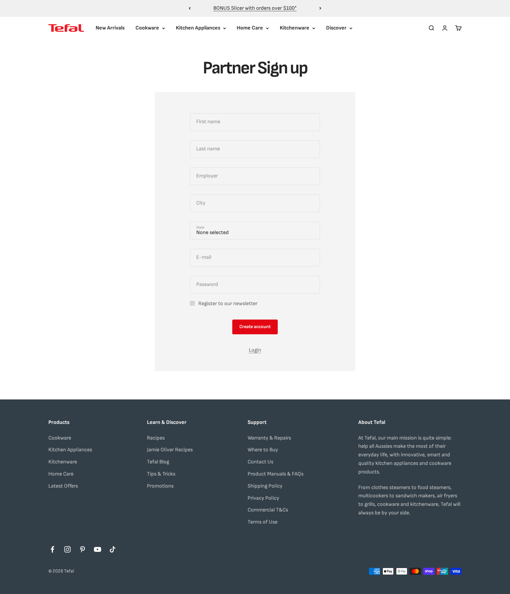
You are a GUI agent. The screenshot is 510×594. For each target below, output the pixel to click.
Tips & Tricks (161, 474)
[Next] (320, 8)
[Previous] (190, 8)
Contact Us (260, 462)
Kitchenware (294, 28)
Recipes (156, 438)
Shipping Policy (265, 486)
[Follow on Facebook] (52, 549)
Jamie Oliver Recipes (170, 450)
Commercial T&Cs (268, 510)
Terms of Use (262, 522)
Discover (336, 28)
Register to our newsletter (227, 303)
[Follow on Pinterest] (82, 549)
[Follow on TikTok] (113, 549)
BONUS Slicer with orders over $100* (255, 8)
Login (255, 350)
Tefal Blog (158, 462)
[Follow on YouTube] (98, 549)
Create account (255, 327)
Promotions (160, 486)
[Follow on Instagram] (67, 549)
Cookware (147, 28)
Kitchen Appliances (198, 28)
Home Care (250, 28)
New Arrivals (110, 28)
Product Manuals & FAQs (275, 474)
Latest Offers (63, 486)
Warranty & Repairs (269, 438)
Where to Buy (263, 450)
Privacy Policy (263, 498)
